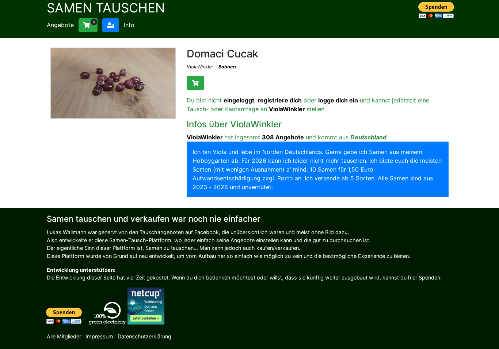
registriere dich (280, 100)
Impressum (99, 336)
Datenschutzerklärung (144, 336)
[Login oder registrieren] (110, 25)
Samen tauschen (106, 7)
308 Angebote (283, 137)
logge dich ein (338, 100)
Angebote (60, 25)
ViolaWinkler (201, 67)
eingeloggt (239, 100)
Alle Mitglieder (64, 336)
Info (129, 25)
